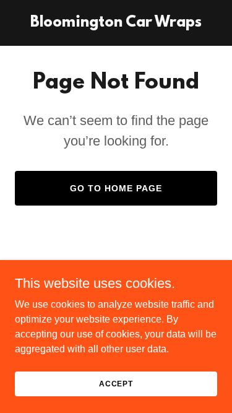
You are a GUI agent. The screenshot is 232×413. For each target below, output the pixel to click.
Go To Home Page (116, 188)
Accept (116, 383)
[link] (116, 23)
